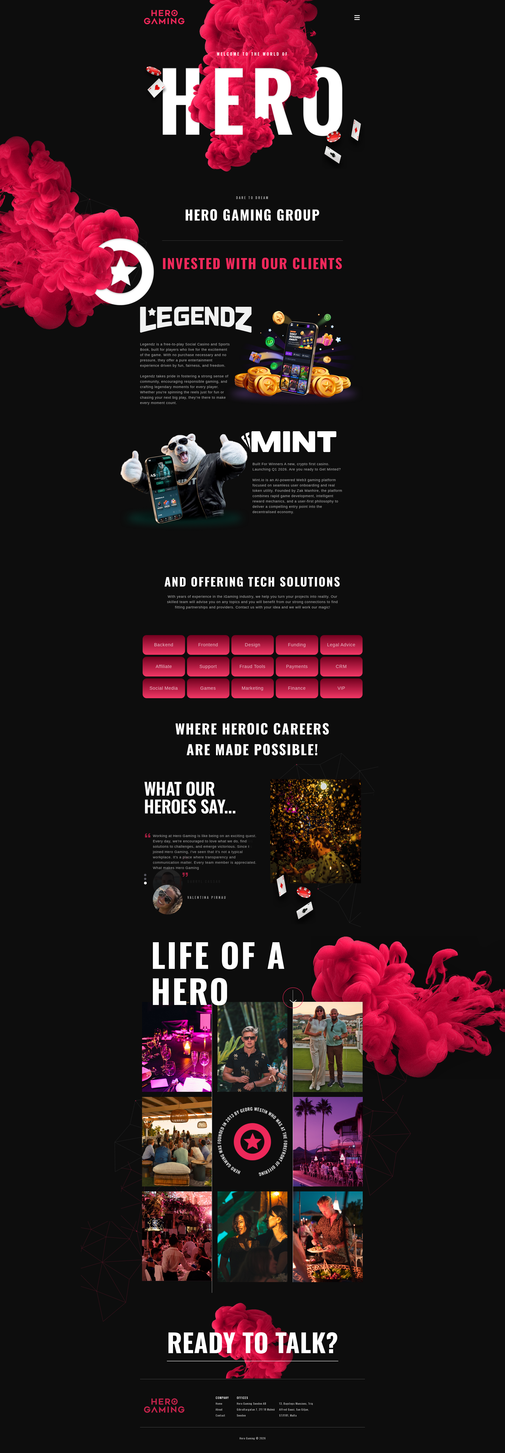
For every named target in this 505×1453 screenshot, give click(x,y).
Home (219, 1403)
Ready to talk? (252, 1341)
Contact (220, 1415)
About (219, 1409)
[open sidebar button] (357, 18)
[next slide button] (145, 875)
